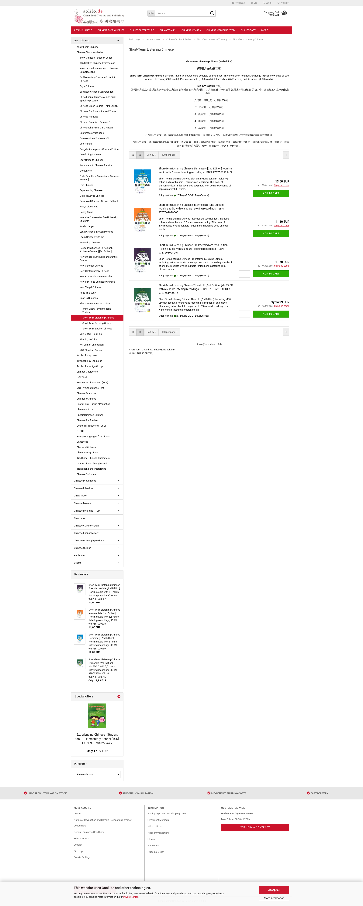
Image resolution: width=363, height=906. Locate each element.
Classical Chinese (86, 447)
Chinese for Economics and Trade (98, 111)
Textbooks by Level (87, 355)
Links (152, 839)
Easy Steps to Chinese (91, 159)
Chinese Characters (87, 371)
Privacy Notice (130, 896)
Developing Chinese (90, 154)
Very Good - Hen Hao (91, 333)
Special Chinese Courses (90, 415)
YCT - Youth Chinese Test (90, 388)
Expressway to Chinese (92, 195)
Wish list (284, 3)
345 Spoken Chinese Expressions (97, 63)
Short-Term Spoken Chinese (97, 328)
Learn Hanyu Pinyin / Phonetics (93, 404)
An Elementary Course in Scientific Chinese (98, 79)
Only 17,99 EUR (97, 751)
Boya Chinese (87, 86)
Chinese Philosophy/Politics (89, 540)
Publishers (79, 555)
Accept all (274, 889)
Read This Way (88, 292)
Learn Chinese (83, 30)
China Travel (168, 30)
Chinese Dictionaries (111, 30)
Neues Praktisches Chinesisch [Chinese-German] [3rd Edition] (96, 250)
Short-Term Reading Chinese (97, 323)
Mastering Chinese (90, 242)
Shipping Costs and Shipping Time (167, 813)
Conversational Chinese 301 (94, 138)
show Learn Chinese (88, 47)
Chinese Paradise (89, 116)
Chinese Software (86, 474)
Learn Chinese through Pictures (96, 231)
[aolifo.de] (108, 16)
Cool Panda (86, 143)
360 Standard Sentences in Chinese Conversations (99, 70)
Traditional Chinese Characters (93, 458)
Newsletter (239, 3)
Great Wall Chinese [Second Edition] (99, 201)
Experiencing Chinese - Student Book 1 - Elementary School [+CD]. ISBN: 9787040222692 (97, 739)
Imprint (77, 813)
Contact (78, 844)
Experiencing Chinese (91, 190)
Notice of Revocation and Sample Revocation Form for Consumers (102, 823)
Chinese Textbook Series (90, 52)
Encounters (86, 170)
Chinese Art (248, 30)
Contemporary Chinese (92, 132)
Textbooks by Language (89, 360)
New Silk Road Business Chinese (97, 281)
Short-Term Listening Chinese (98, 317)
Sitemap (78, 851)
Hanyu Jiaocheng (89, 206)
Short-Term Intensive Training (95, 303)
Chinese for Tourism (87, 420)
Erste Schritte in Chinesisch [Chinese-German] (99, 178)
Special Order (156, 851)
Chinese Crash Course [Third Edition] (99, 105)
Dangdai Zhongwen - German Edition (99, 149)
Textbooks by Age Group (90, 366)
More (264, 30)
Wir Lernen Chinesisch (92, 344)
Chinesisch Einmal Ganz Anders (96, 127)
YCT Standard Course (91, 350)
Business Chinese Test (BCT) (92, 382)
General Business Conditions (89, 832)
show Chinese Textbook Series (96, 57)
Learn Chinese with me (92, 237)
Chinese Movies (191, 30)
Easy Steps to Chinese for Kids (96, 165)
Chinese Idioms (85, 409)
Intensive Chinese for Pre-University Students (99, 219)
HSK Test (82, 377)
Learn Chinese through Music (92, 463)
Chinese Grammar (86, 393)
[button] (254, 3)
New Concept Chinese (91, 265)
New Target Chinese (90, 287)
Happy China (86, 212)
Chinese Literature (142, 30)
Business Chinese (86, 398)
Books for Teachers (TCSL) (91, 425)
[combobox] (151, 155)
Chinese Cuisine (82, 548)
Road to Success (89, 298)
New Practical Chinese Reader (96, 276)
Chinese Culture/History (86, 525)
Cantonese (82, 441)
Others (77, 562)
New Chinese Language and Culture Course (99, 258)
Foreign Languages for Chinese (93, 436)
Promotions (155, 826)
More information (274, 898)
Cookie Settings (82, 857)
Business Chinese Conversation (96, 91)
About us (154, 845)
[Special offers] (118, 696)
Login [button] (268, 3)
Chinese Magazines (87, 452)
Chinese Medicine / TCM (220, 30)
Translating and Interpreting (91, 468)
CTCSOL (81, 431)
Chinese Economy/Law (86, 533)
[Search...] (212, 13)
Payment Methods (159, 820)
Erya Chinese (86, 185)
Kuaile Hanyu (87, 226)
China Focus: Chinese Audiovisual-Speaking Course (98, 99)
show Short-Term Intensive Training (96, 310)
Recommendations (159, 832)
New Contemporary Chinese (94, 271)
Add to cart (271, 193)
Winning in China (88, 339)
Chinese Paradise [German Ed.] (96, 122)
